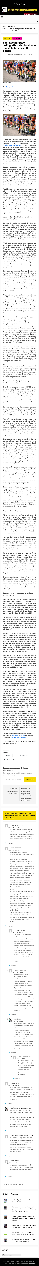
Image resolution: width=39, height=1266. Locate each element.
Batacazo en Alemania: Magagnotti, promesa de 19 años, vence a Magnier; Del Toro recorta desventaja (24, 1209)
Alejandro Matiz (9, 54)
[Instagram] (17, 4)
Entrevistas (7, 38)
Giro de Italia (17, 38)
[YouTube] (24, 4)
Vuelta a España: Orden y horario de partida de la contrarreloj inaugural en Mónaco (23, 1218)
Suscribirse (30, 779)
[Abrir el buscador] (37, 21)
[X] (19, 4)
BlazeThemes (31, 1263)
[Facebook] (14, 4)
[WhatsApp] (22, 4)
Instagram (15, 735)
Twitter (22, 735)
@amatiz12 (9, 87)
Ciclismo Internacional (18, 737)
